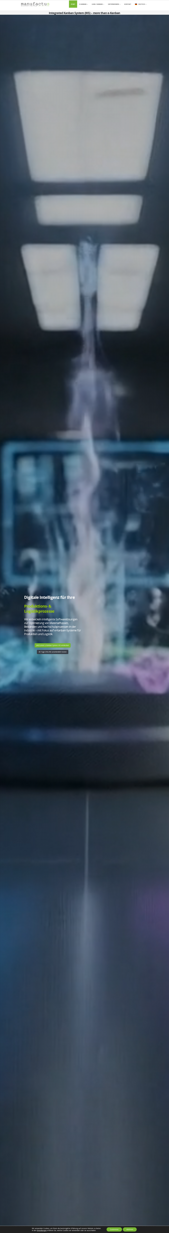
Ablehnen (129, 1229)
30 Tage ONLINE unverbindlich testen (53, 652)
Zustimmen (114, 1229)
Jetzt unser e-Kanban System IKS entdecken (52, 645)
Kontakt (127, 4)
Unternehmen (113, 4)
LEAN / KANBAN (97, 4)
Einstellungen (42, 1230)
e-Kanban (82, 4)
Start (73, 4)
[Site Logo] (35, 4)
